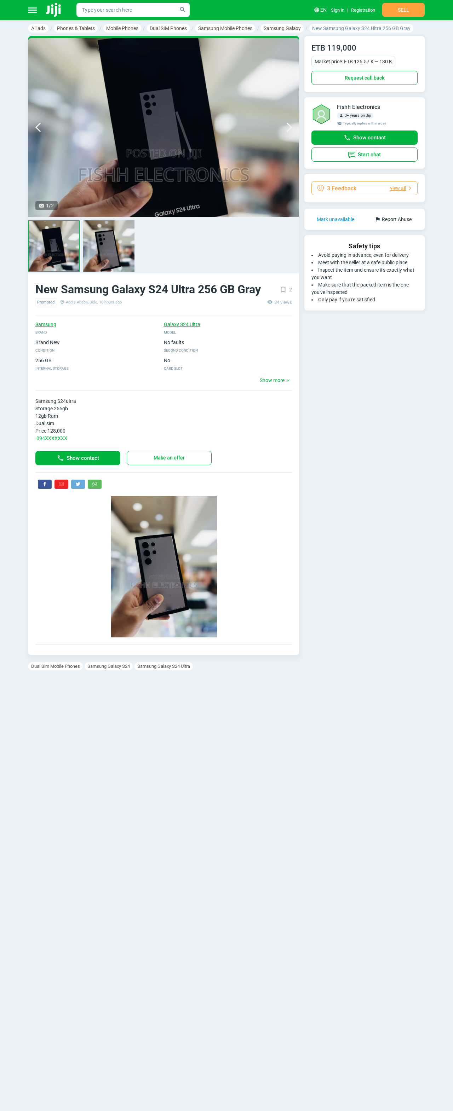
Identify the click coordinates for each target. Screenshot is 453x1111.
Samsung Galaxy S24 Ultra (163, 666)
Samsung (45, 324)
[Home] (54, 10)
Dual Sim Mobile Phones (55, 666)
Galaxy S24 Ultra (182, 324)
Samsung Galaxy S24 (108, 666)
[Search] (183, 10)
